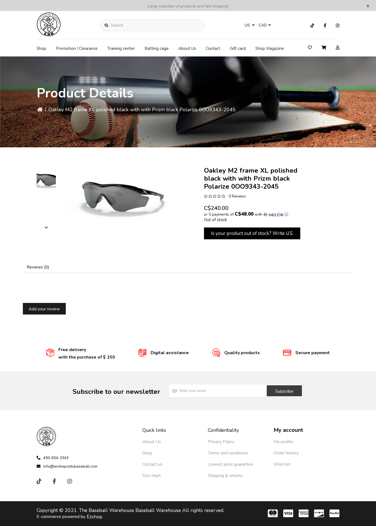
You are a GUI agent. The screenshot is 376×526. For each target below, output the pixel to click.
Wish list (282, 464)
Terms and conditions (228, 453)
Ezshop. (95, 517)
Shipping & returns (225, 476)
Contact (213, 48)
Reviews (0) (38, 267)
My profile (283, 442)
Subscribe (284, 391)
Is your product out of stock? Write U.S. (252, 233)
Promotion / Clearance (77, 48)
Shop (41, 48)
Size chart (151, 476)
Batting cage (157, 48)
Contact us (152, 464)
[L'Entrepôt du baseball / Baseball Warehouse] (49, 34)
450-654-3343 (56, 457)
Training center (121, 48)
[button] (46, 179)
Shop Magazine (269, 48)
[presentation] (46, 227)
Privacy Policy (221, 442)
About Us (187, 48)
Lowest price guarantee (230, 464)
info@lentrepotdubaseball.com (70, 466)
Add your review (44, 309)
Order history (286, 453)
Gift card (238, 48)
